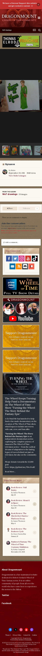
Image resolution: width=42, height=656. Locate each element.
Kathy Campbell (18, 550)
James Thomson (19, 493)
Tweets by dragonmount (12, 599)
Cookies (34, 635)
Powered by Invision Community (21, 640)
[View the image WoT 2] (5, 150)
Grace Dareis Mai (19, 534)
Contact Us (26, 635)
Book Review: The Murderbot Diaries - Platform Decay (20, 516)
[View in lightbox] (21, 96)
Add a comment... (11, 242)
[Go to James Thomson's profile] (8, 488)
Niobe (13, 170)
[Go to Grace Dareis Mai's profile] (8, 530)
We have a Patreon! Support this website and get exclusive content (19, 4)
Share (10, 208)
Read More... (10, 471)
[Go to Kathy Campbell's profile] (8, 543)
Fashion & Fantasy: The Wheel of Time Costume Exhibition (21, 544)
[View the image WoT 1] (14, 150)
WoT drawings (9, 194)
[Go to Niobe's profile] (4, 171)
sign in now (12, 228)
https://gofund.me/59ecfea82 (22, 467)
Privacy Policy (17, 635)
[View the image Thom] (26, 150)
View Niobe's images (17, 176)
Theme (7, 635)
